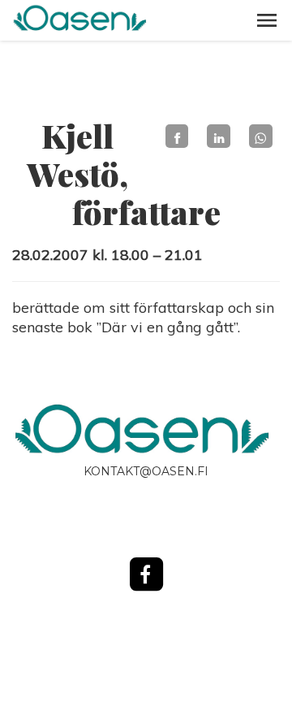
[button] (267, 20)
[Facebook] (177, 136)
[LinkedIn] (218, 136)
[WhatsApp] (261, 136)
